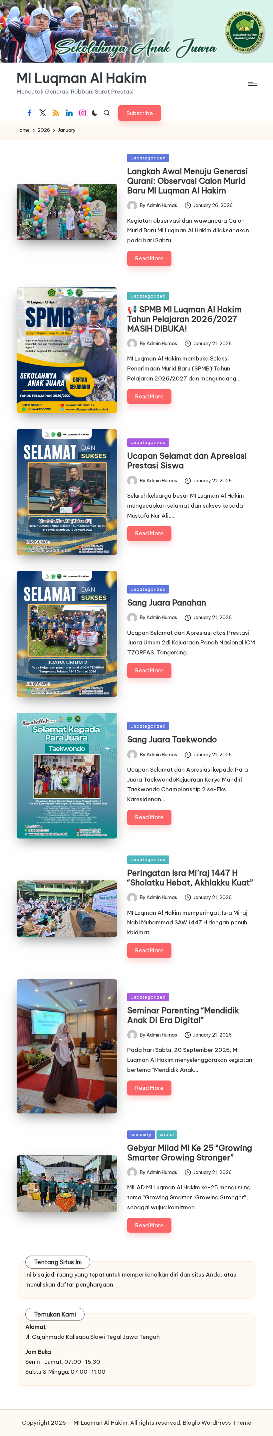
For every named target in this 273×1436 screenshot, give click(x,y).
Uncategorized (148, 157)
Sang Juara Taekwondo (172, 739)
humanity (141, 1134)
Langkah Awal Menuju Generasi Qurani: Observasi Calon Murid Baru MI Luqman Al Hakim (187, 180)
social (167, 1134)
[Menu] (252, 84)
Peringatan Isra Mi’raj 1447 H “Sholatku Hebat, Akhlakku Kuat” (190, 877)
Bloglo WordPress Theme (217, 1422)
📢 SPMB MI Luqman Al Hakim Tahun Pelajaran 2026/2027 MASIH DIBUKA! (184, 319)
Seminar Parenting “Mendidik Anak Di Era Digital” (183, 1015)
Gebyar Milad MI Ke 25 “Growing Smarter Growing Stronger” (189, 1152)
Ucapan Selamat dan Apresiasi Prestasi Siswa (187, 460)
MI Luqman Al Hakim (82, 78)
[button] (139, 113)
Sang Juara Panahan (166, 602)
